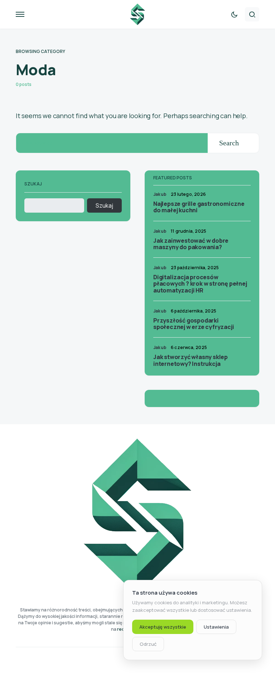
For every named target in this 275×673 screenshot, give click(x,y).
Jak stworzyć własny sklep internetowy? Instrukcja (190, 360)
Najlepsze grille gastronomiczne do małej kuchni (199, 207)
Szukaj (33, 184)
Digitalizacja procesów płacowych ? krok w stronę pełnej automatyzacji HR (200, 283)
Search (229, 143)
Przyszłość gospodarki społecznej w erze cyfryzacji (193, 323)
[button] (20, 14)
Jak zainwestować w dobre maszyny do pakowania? (190, 244)
